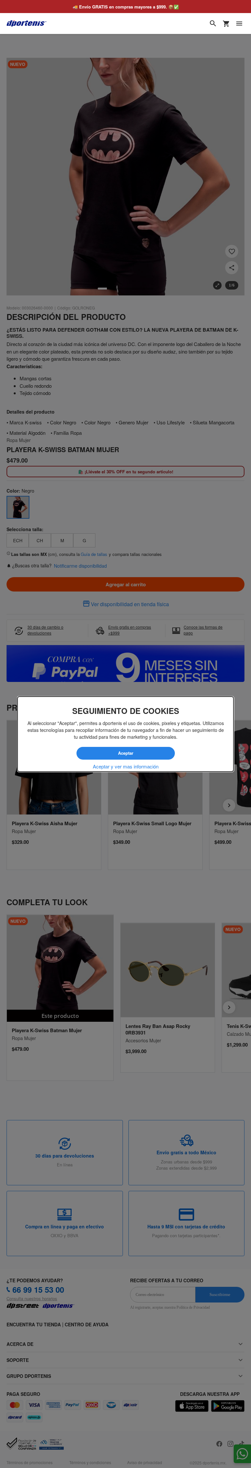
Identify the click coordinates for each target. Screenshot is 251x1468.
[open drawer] (239, 23)
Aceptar (125, 753)
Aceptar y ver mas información (125, 766)
